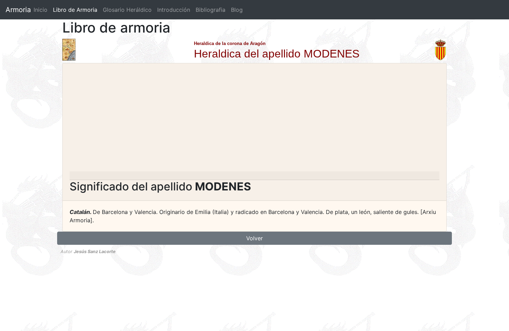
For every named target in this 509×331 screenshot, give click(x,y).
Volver (254, 238)
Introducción (173, 9)
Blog (237, 9)
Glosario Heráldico (127, 9)
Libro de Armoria (76, 9)
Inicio (40, 9)
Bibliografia (210, 9)
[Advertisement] (254, 119)
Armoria (18, 10)
